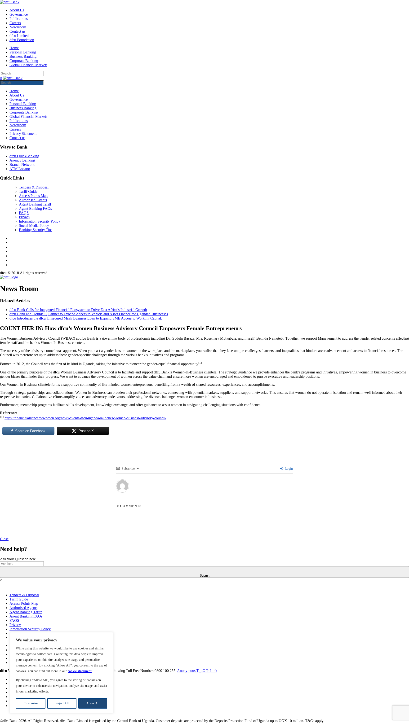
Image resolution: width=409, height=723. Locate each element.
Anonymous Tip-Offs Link (197, 671)
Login (288, 468)
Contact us (17, 31)
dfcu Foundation (21, 40)
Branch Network (22, 164)
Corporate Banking (23, 61)
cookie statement (80, 671)
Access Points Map (33, 196)
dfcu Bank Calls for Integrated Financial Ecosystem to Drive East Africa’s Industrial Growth (78, 310)
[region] (61, 673)
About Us (16, 10)
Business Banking (22, 56)
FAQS (24, 213)
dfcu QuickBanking (24, 156)
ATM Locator (19, 169)
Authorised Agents (33, 200)
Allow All (92, 703)
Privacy (24, 217)
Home (14, 48)
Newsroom (17, 27)
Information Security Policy (39, 221)
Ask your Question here (18, 559)
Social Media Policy (34, 225)
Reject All (62, 703)
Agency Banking (22, 160)
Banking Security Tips (35, 230)
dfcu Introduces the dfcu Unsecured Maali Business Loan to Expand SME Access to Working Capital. (85, 318)
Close (4, 539)
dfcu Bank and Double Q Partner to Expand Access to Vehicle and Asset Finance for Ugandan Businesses (88, 314)
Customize (31, 703)
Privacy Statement (22, 133)
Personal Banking (22, 52)
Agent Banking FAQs (35, 208)
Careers (15, 23)
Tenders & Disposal (34, 187)
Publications (18, 19)
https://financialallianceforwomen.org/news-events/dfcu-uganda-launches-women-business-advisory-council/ (85, 418)
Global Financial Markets (28, 65)
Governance (18, 14)
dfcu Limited (19, 36)
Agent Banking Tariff (35, 204)
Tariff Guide (28, 191)
